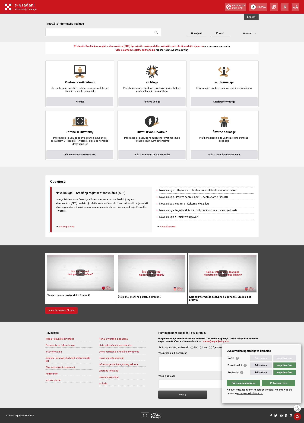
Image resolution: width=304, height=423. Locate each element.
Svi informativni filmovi (61, 310)
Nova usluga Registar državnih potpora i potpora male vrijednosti (198, 210)
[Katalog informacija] (224, 77)
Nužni (231, 358)
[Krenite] (80, 77)
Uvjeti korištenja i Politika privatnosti (119, 351)
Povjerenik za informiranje (60, 345)
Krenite (80, 101)
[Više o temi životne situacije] (224, 126)
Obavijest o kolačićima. (250, 393)
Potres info (51, 373)
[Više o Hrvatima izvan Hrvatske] (152, 126)
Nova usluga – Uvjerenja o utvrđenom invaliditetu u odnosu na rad (198, 190)
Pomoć (220, 33)
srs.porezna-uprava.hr (217, 46)
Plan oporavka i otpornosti (60, 367)
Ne (205, 347)
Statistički (233, 372)
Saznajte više (66, 226)
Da (195, 347)
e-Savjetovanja (53, 351)
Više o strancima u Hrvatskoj (80, 154)
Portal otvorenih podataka (113, 338)
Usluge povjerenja (109, 376)
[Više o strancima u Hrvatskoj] (80, 126)
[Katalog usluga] (152, 77)
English (251, 16)
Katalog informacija (224, 101)
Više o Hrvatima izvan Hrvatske (152, 154)
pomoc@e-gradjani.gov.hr (216, 341)
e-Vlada (103, 383)
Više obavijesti (168, 226)
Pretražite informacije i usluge (64, 23)
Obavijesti (196, 33)
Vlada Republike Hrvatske (59, 338)
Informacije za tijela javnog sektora (118, 364)
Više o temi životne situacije (224, 154)
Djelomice (218, 347)
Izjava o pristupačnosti (111, 357)
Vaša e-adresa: (166, 375)
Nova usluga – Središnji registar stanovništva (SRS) (90, 193)
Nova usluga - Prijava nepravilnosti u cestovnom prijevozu (193, 197)
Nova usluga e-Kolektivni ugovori (178, 216)
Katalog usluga (151, 101)
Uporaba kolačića (108, 370)
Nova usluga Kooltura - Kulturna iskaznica (184, 203)
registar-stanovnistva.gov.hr (172, 49)
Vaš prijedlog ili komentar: (172, 352)
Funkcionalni (235, 365)
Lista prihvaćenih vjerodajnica (115, 345)
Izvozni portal (52, 380)
